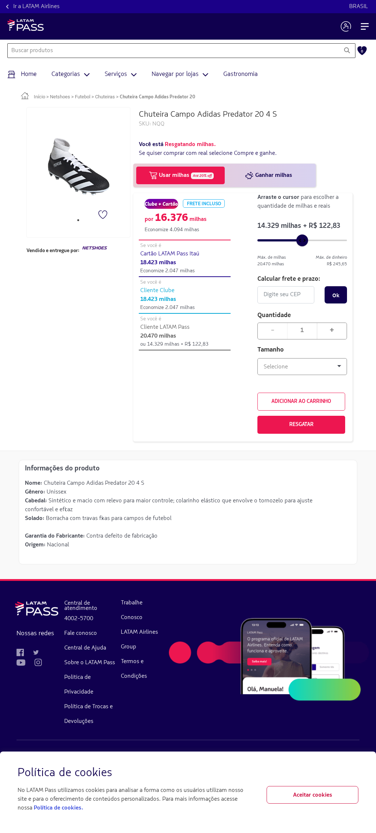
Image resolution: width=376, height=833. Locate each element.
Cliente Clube (157, 291)
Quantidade (274, 314)
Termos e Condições (134, 669)
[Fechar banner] (352, 773)
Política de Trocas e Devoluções (88, 714)
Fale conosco (80, 633)
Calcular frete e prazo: (288, 278)
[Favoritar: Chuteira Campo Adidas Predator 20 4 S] (103, 215)
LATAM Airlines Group (139, 639)
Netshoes (60, 96)
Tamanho (270, 350)
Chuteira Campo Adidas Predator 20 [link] (157, 97)
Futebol (82, 96)
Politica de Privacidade (78, 684)
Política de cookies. (58, 808)
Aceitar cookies (312, 795)
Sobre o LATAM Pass (89, 663)
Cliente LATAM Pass (164, 327)
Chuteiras (105, 96)
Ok (335, 295)
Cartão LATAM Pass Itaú (169, 254)
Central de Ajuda (85, 648)
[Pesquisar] (347, 51)
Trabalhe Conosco (131, 610)
